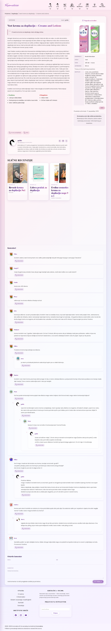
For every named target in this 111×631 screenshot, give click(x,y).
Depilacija (15, 14)
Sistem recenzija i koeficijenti (21, 600)
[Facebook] (63, 141)
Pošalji (99, 581)
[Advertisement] (38, 117)
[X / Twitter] (66, 141)
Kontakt (21, 603)
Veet (27, 132)
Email (9, 559)
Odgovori (20, 261)
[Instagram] (21, 615)
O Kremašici (21, 597)
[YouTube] (26, 615)
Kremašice (39, 626)
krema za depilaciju (16, 132)
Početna (7, 14)
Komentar (10, 568)
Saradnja (21, 606)
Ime (57, 559)
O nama (21, 594)
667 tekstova (21, 142)
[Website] (59, 141)
